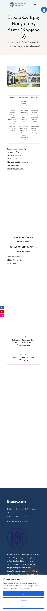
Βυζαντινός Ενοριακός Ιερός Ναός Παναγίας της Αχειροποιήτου (23, 342)
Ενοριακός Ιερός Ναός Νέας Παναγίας (23, 358)
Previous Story (23, 337)
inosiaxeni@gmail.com (15, 169)
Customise (24, 600)
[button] (44, 10)
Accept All (24, 593)
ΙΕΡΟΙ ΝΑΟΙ (21, 42)
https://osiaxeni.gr (13, 165)
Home (10, 42)
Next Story (23, 354)
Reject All (23, 606)
